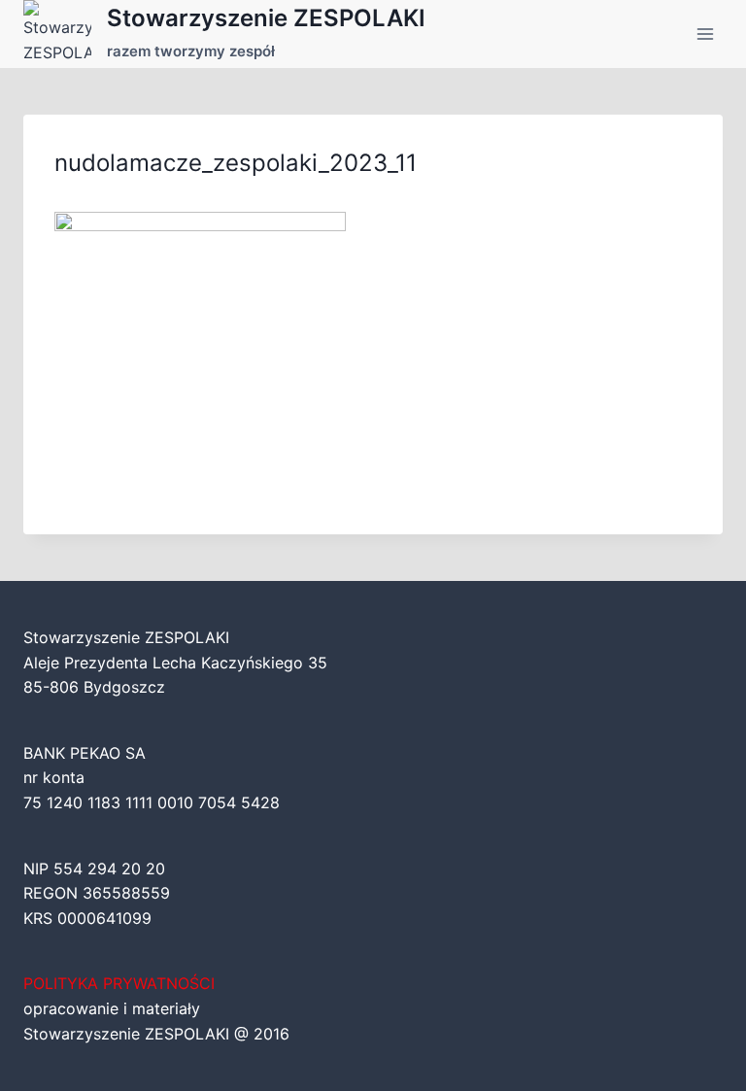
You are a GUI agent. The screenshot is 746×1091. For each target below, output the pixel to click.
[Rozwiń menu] (705, 33)
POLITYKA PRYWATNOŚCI (119, 983)
